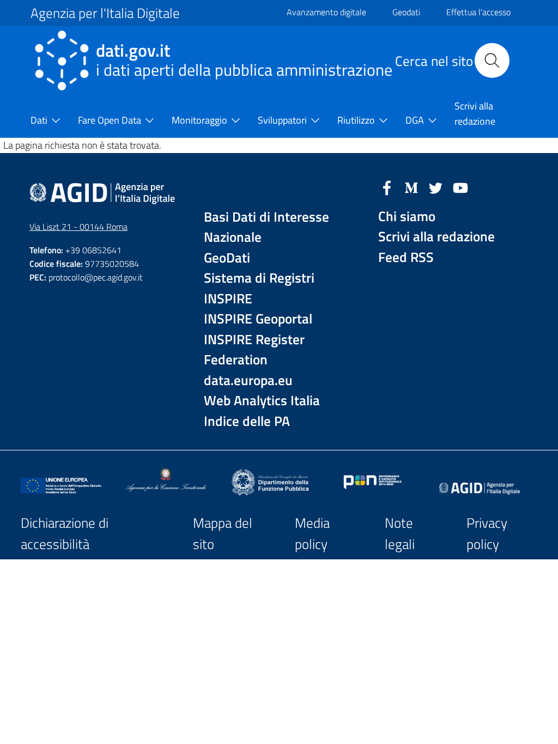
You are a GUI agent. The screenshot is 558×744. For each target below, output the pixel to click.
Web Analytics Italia (262, 401)
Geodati (406, 12)
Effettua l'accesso (478, 12)
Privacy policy (486, 533)
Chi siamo (406, 216)
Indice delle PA (247, 421)
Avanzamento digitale (326, 12)
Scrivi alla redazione (436, 237)
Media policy (312, 533)
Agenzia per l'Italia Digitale (105, 13)
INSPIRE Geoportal (258, 319)
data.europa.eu (248, 380)
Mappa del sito (222, 533)
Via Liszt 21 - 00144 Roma (78, 226)
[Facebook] (387, 186)
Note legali (400, 533)
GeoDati (227, 258)
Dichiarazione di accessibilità (64, 533)
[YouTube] (460, 186)
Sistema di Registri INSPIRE (259, 288)
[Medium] (411, 186)
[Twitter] (436, 186)
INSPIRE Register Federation (254, 350)
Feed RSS (406, 257)
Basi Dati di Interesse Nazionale (266, 227)
